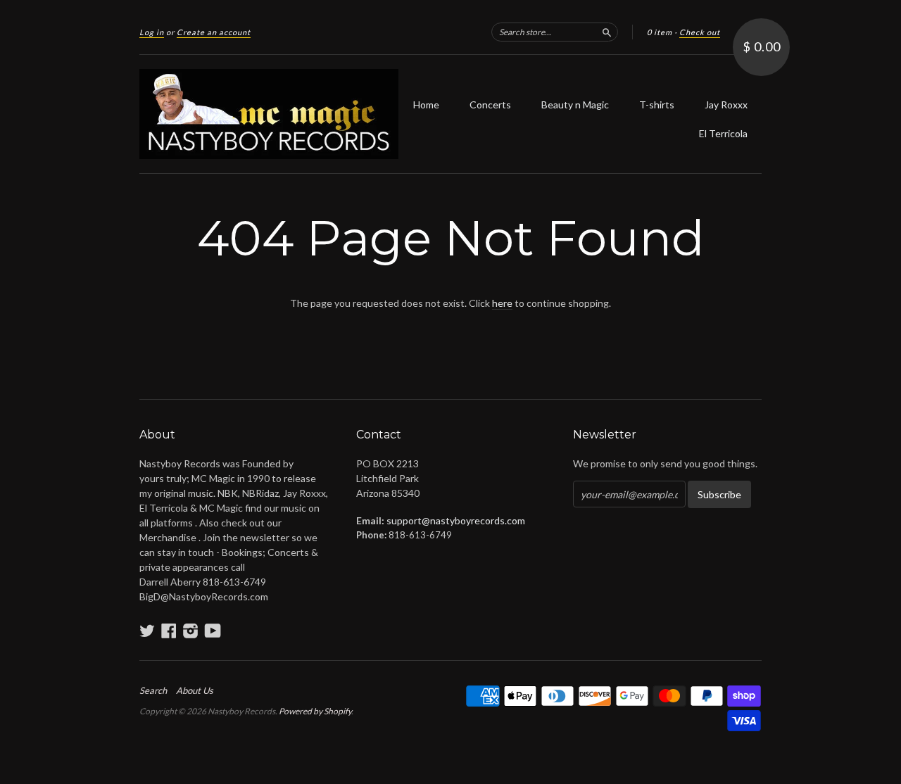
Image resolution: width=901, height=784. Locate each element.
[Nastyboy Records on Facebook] (169, 630)
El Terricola (723, 133)
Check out (699, 32)
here (502, 303)
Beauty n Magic (575, 104)
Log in (151, 32)
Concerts (490, 104)
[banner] (268, 114)
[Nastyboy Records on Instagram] (191, 630)
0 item (659, 32)
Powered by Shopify (315, 711)
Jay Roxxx (726, 104)
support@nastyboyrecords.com (455, 520)
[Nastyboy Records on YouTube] (213, 630)
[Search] (607, 31)
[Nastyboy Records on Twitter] (147, 630)
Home (426, 104)
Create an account (214, 32)
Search (153, 690)
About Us (194, 690)
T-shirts (656, 104)
